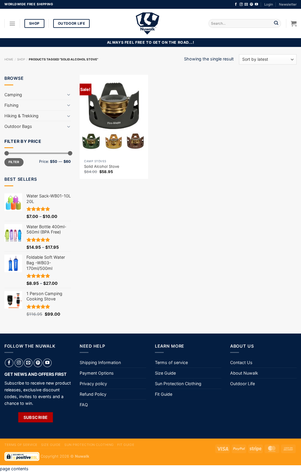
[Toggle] (69, 94)
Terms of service (171, 362)
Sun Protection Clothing (178, 383)
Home (8, 59)
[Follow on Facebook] (236, 4)
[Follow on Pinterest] (251, 4)
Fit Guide (163, 394)
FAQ (84, 404)
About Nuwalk (244, 373)
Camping (13, 94)
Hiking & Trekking (21, 115)
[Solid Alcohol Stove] (114, 116)
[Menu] (12, 23)
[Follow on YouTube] (256, 4)
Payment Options (97, 373)
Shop (21, 59)
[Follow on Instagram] (241, 4)
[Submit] (276, 23)
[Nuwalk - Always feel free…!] (147, 23)
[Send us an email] (246, 4)
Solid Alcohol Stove (101, 166)
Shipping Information (100, 362)
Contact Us (241, 362)
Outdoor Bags (18, 126)
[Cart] (294, 23)
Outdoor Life (242, 383)
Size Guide (165, 373)
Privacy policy (93, 383)
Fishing (11, 105)
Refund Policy (93, 394)
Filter (14, 162)
